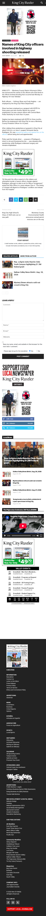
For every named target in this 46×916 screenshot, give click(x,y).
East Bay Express (12, 826)
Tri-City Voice (10, 861)
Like (31, 419)
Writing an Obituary (12, 744)
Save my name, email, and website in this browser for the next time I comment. (22, 345)
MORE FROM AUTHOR (28, 256)
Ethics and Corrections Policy (16, 690)
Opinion (9, 711)
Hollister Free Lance (12, 846)
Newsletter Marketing (13, 814)
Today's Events (11, 756)
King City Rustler (11, 848)
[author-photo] (23, 233)
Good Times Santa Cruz (14, 828)
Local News (15, 40)
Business (9, 707)
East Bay (9, 875)
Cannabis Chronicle (12, 872)
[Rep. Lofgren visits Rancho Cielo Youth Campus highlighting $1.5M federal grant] (7, 264)
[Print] (35, 199)
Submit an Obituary (12, 746)
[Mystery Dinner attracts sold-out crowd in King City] (7, 285)
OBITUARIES (10, 738)
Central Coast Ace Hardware (15, 767)
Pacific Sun (10, 835)
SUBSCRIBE (10, 670)
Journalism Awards (12, 887)
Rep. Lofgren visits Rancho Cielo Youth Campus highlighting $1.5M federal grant (27, 264)
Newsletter (10, 677)
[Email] (31, 199)
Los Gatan (9, 850)
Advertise (9, 697)
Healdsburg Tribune (12, 844)
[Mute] (38, 536)
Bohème (9, 870)
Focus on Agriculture (13, 725)
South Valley (10, 877)
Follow (30, 423)
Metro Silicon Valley (12, 830)
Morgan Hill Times (12, 852)
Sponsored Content (12, 810)
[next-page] (7, 293)
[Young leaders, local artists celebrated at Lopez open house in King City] (6, 501)
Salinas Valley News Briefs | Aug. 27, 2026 (27, 490)
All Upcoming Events (13, 754)
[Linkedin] (21, 199)
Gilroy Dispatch (11, 842)
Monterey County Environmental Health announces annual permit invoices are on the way (35, 216)
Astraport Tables (11, 769)
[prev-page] (3, 293)
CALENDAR (10, 751)
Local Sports (10, 732)
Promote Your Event (13, 760)
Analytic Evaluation (12, 812)
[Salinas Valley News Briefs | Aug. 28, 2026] (7, 274)
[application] (23, 526)
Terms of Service (11, 688)
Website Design (11, 801)
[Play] (5, 536)
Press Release (11, 683)
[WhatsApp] (26, 199)
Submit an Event (11, 758)
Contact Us (10, 679)
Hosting (9, 803)
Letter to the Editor (12, 681)
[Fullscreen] (41, 536)
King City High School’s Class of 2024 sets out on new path (11, 215)
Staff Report (6, 56)
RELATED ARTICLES (10, 256)
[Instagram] (13, 902)
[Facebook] (11, 199)
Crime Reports (6, 40)
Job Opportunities (12, 884)
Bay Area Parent (11, 868)
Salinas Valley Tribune (13, 857)
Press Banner (10, 855)
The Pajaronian (11, 859)
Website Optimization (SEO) (15, 805)
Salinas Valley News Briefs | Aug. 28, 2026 (27, 472)
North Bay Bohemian (13, 832)
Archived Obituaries (12, 742)
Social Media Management (15, 808)
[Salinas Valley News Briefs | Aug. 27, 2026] (6, 492)
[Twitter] (16, 199)
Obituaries (9, 740)
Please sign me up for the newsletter (16, 351)
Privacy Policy (11, 685)
